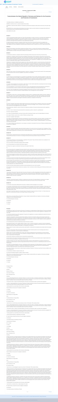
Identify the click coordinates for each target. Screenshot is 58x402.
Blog (40, 396)
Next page (50, 11)
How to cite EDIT (26, 396)
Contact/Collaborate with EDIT (34, 396)
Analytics (40, 4)
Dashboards (44, 396)
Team (17, 396)
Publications (21, 396)
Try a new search (35, 4)
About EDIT (14, 396)
